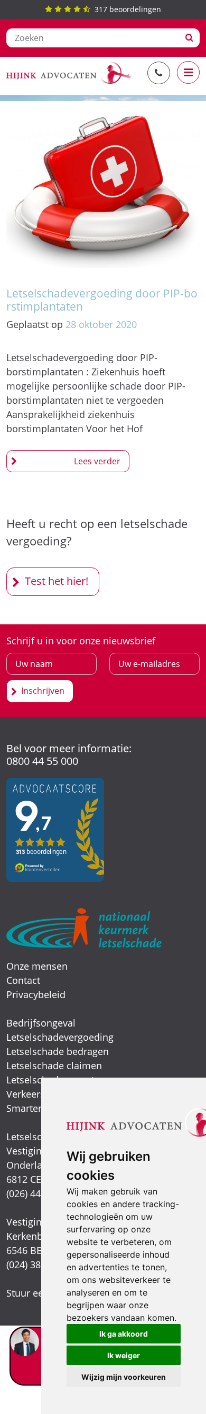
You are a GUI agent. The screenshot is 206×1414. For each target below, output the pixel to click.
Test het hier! (56, 581)
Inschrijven (42, 690)
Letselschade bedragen (57, 1051)
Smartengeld (34, 1108)
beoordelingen (128, 9)
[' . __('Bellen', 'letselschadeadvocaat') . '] (158, 73)
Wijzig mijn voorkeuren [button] (123, 1376)
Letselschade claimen (54, 1065)
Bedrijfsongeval (41, 1023)
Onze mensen (37, 966)
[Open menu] (188, 72)
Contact (23, 980)
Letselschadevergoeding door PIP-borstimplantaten (102, 300)
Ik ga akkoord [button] (123, 1333)
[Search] (189, 37)
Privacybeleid (35, 994)
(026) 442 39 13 (39, 1193)
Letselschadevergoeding (60, 1037)
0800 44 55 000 (42, 761)
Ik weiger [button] (123, 1355)
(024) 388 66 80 (39, 1264)
